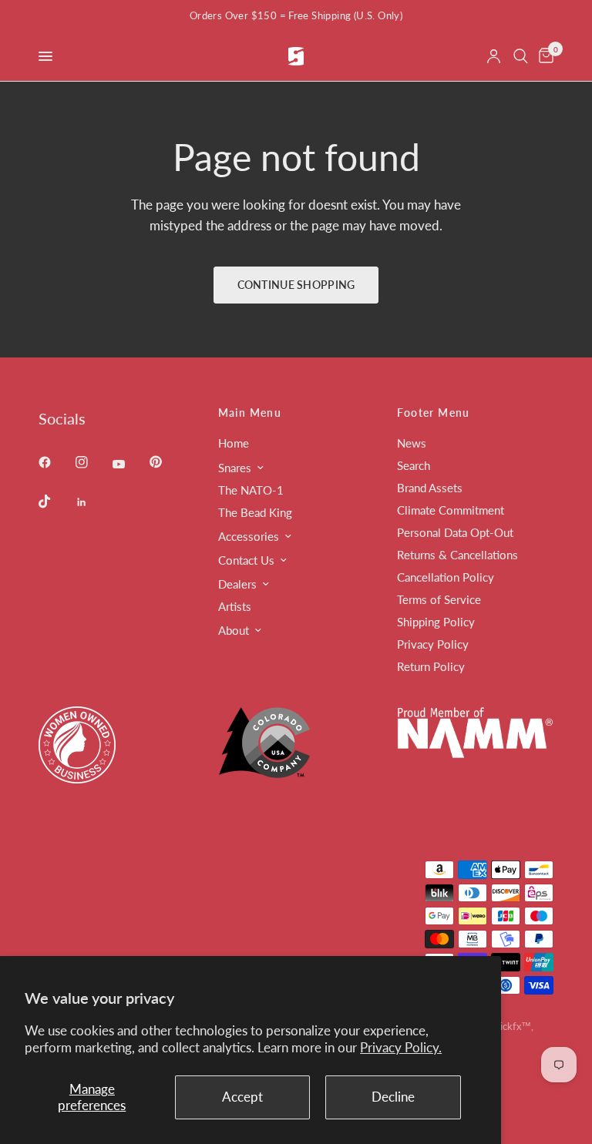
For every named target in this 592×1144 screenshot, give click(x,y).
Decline (393, 1097)
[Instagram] (92, 462)
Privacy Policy (433, 644)
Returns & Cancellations (457, 555)
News (411, 443)
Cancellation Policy (445, 577)
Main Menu (250, 413)
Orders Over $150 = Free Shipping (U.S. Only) (296, 15)
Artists (234, 606)
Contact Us (246, 560)
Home (233, 443)
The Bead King (255, 512)
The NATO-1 (251, 490)
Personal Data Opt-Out (455, 532)
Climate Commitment (450, 510)
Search (413, 465)
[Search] (520, 56)
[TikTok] (55, 501)
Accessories (248, 536)
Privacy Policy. (401, 1047)
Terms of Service (439, 599)
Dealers (237, 584)
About (233, 630)
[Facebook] (55, 462)
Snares (234, 468)
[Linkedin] (92, 502)
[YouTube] (129, 464)
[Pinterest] (166, 461)
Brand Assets (429, 488)
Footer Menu (433, 413)
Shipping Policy (436, 622)
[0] (543, 56)
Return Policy (431, 666)
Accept (242, 1097)
